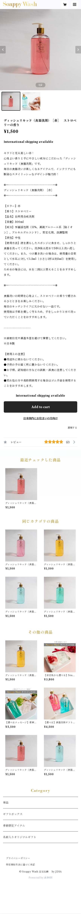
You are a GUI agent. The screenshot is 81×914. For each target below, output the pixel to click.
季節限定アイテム (14, 825)
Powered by (36, 877)
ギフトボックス (13, 814)
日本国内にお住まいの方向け (40, 418)
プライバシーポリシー (18, 858)
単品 (6, 802)
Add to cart (40, 407)
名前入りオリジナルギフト (19, 837)
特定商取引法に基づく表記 (20, 864)
